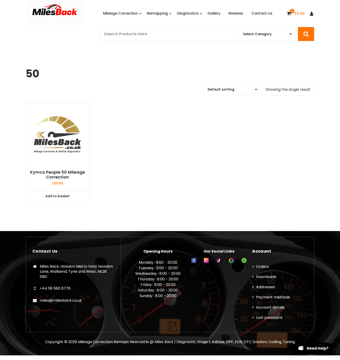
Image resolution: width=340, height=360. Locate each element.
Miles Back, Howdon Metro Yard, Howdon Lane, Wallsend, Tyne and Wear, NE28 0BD (76, 271)
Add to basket (57, 196)
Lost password (269, 317)
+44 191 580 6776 (55, 288)
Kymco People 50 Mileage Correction (57, 175)
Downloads (266, 276)
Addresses (265, 287)
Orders (262, 266)
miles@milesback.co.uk (61, 300)
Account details (270, 307)
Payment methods (273, 297)
